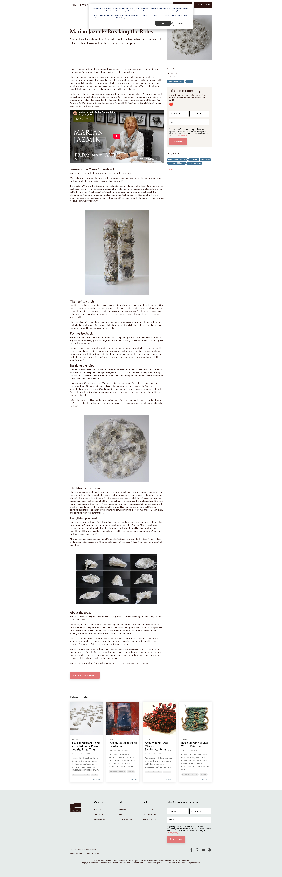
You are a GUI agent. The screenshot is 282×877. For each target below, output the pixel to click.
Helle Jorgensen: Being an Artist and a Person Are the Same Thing (86, 746)
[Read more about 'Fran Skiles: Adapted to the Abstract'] (122, 718)
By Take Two (172, 73)
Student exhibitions (176, 163)
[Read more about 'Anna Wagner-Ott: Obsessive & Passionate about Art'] (159, 718)
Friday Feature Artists (175, 81)
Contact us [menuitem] (122, 809)
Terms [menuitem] (72, 850)
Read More (97, 779)
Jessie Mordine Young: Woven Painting (194, 744)
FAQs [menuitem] (120, 814)
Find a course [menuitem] (148, 809)
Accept (163, 23)
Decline (180, 23)
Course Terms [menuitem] (80, 850)
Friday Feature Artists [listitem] (81, 775)
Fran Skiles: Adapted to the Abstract (123, 744)
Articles (189, 81)
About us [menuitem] (98, 809)
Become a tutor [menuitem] (100, 819)
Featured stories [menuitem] (149, 814)
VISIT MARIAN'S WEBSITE (85, 675)
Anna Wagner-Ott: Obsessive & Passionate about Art (158, 746)
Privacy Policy (181, 135)
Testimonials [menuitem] (99, 814)
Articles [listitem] (94, 775)
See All (170, 169)
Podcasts (205, 160)
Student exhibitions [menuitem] (150, 819)
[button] (191, 850)
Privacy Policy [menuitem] (91, 850)
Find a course (203, 4)
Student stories (194, 163)
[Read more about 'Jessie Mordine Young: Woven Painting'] (195, 718)
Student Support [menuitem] (125, 819)
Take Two (76, 754)
